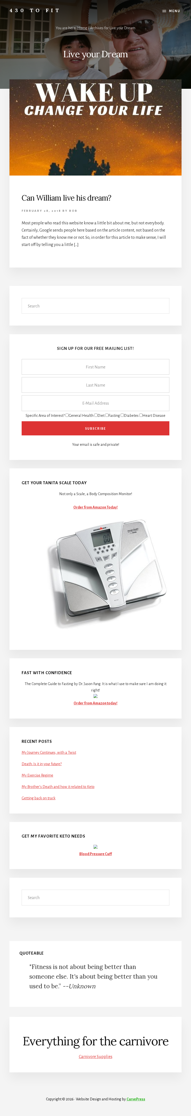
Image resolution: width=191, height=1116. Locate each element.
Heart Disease (154, 416)
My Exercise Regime (37, 775)
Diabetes (131, 416)
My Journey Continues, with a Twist (49, 752)
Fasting (114, 416)
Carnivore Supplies (95, 1057)
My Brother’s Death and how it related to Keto (58, 787)
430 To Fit (35, 10)
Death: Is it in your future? (42, 764)
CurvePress (136, 1099)
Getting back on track (38, 798)
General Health (81, 416)
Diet (100, 416)
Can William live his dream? (66, 198)
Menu (174, 11)
